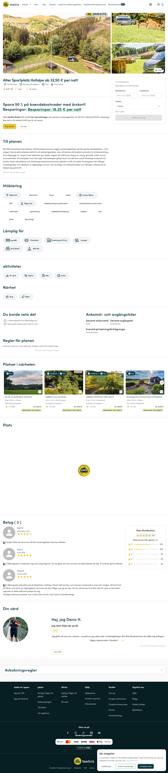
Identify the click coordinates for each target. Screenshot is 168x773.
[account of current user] (160, 4)
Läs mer (24, 126)
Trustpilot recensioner (118, 704)
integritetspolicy (132, 760)
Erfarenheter (90, 704)
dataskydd (77, 768)
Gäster (118, 101)
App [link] (44, 4)
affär (134, 693)
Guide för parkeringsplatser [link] (69, 4)
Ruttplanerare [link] (116, 4)
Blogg (135, 698)
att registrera (43, 713)
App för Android (21, 698)
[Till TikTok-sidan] (83, 732)
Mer (122, 640)
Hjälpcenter (90, 693)
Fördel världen (138, 704)
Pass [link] (36, 4)
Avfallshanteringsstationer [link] (95, 4)
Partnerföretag (115, 715)
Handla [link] (52, 4)
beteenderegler (45, 702)
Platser (25, 4)
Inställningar (106, 766)
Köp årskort (9, 126)
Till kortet (42, 707)
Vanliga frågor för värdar (69, 695)
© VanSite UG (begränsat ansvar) (60, 768)
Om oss (112, 693)
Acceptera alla (146, 766)
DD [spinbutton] (123, 95)
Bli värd (64, 702)
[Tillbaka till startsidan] (11, 4)
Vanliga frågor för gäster (46, 695)
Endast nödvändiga (125, 766)
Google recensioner (117, 698)
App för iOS (19, 693)
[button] (150, 4)
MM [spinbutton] (119, 95)
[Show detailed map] (84, 470)
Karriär (112, 710)
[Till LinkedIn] (91, 732)
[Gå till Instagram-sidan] (75, 732)
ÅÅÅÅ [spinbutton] (128, 95)
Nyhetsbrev (137, 710)
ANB (85, 768)
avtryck (92, 768)
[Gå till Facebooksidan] (67, 732)
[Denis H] (15, 629)
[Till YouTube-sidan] (99, 732)
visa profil (57, 652)
